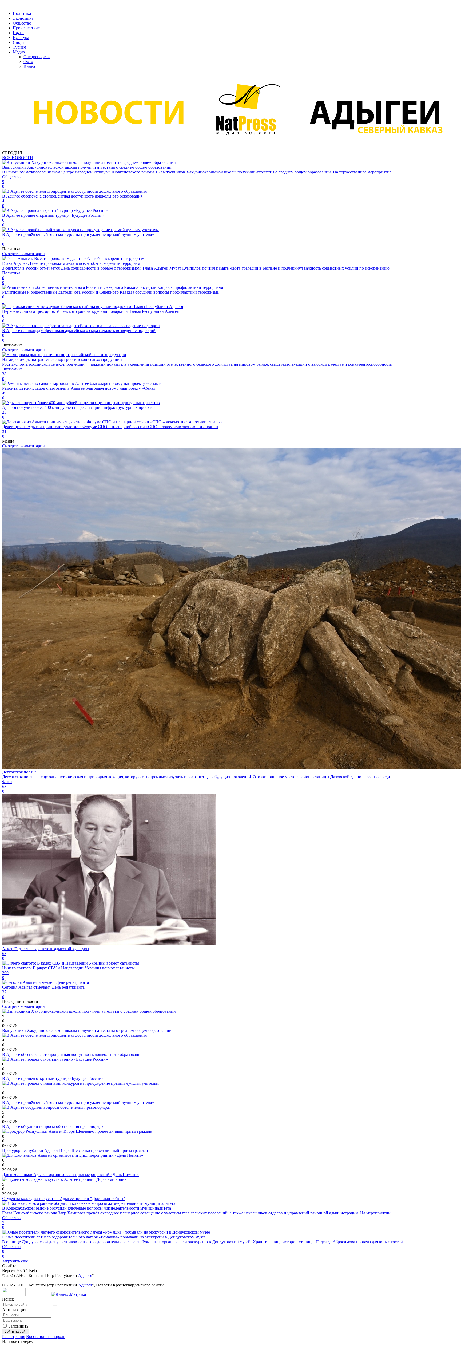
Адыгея (85, 1275)
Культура (21, 37)
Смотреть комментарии (23, 253)
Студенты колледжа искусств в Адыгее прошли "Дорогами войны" (63, 1198)
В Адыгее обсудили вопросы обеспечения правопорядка (53, 1126)
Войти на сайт (15, 1331)
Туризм (19, 47)
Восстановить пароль (45, 1336)
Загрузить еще (15, 1261)
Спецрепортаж (36, 56)
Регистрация (13, 1336)
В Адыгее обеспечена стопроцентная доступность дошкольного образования (72, 1054)
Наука (18, 32)
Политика (22, 13)
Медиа (19, 52)
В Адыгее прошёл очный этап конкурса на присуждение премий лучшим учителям (78, 1102)
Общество (22, 23)
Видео (29, 66)
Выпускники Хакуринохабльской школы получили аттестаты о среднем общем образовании (87, 1030)
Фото (28, 61)
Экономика (23, 18)
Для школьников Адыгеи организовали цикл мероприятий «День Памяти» (70, 1174)
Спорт (18, 42)
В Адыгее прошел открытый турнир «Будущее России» (53, 1078)
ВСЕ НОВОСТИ (17, 157)
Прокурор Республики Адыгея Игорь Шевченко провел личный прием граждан (75, 1150)
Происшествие (26, 28)
